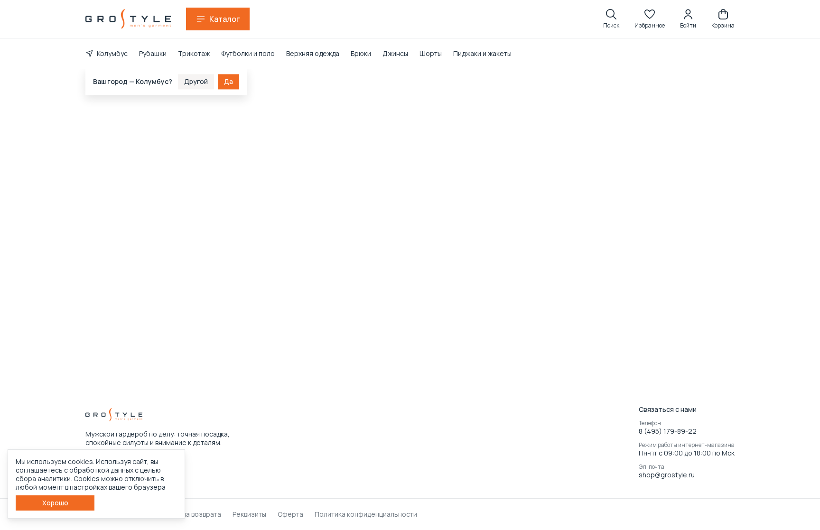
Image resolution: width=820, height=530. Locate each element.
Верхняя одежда (312, 53)
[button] (649, 19)
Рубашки (153, 53)
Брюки (361, 53)
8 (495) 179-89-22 (668, 431)
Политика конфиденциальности (366, 514)
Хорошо (55, 502)
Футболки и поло (248, 53)
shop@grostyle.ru (667, 475)
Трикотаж (194, 53)
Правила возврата (191, 514)
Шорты (430, 53)
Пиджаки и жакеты (482, 53)
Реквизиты (249, 514)
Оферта (290, 514)
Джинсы (395, 53)
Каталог (224, 19)
